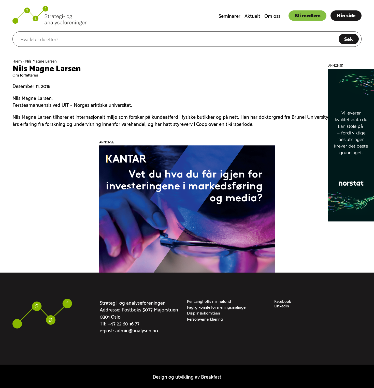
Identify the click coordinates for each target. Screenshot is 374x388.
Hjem (17, 60)
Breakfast (211, 376)
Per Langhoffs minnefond (209, 300)
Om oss (272, 15)
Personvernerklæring (205, 318)
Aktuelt (252, 15)
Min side (346, 15)
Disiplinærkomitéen (203, 312)
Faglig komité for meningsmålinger (217, 306)
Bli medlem (308, 15)
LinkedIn (281, 305)
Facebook (282, 300)
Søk (348, 38)
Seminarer (229, 15)
